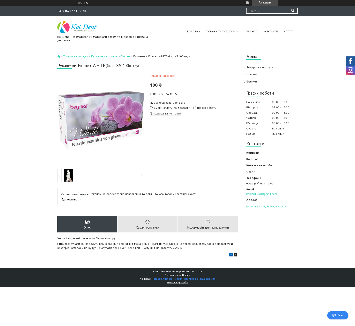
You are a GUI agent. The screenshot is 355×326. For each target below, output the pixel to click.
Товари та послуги (220, 32)
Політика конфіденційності (200, 279)
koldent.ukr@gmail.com (261, 194)
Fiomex (125, 56)
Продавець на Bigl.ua (177, 275)
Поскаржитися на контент (167, 279)
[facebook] (231, 256)
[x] (235, 256)
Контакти (271, 32)
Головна (193, 32)
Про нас (251, 32)
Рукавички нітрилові (104, 56)
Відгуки (251, 81)
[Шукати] (292, 10)
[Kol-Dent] (77, 27)
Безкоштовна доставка (169, 103)
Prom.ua (197, 271)
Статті (289, 32)
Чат (340, 315)
